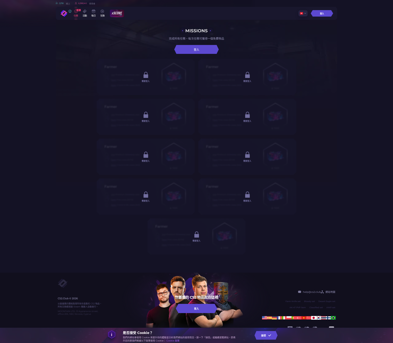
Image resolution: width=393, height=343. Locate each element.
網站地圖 (330, 292)
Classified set (316, 307)
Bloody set (309, 301)
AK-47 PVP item (298, 307)
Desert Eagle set (326, 301)
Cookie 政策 (172, 340)
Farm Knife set (293, 301)
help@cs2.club (312, 292)
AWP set (330, 307)
